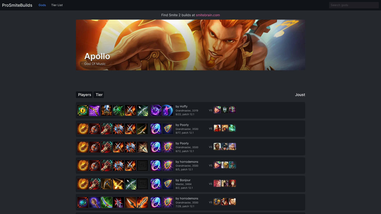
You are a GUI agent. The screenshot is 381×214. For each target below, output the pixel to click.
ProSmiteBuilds (17, 5)
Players (84, 94)
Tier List (57, 5)
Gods (42, 5)
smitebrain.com (208, 15)
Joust (300, 94)
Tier (99, 94)
